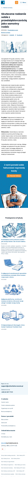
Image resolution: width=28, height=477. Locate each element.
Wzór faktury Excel (5, 458)
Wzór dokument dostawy (7, 467)
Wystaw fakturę (15, 176)
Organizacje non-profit (7, 408)
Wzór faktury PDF (21, 455)
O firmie (3, 433)
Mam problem (4, 419)
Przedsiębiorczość (13, 30)
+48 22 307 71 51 (7, 392)
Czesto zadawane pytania (8, 405)
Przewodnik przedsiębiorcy (8, 425)
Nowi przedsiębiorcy (6, 411)
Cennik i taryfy (5, 402)
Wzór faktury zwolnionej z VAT (8, 471)
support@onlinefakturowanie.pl (12, 386)
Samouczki (4, 422)
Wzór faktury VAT (20, 471)
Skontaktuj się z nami (6, 436)
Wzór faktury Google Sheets (7, 461)
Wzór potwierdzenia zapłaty (7, 474)
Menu (24, 2)
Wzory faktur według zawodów (8, 455)
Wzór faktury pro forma (20, 464)
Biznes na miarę (7, 7)
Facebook (19, 35)
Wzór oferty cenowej (20, 474)
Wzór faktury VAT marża (19, 467)
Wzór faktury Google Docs (7, 464)
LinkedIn (11, 35)
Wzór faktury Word (15, 458)
